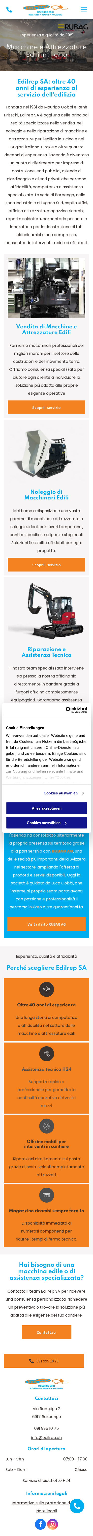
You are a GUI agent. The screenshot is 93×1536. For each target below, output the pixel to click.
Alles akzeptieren (47, 808)
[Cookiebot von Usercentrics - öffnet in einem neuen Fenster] (66, 710)
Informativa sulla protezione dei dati (47, 1503)
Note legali (46, 1511)
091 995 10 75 (46, 1428)
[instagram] (52, 1525)
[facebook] (40, 1525)
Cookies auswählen (61, 793)
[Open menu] (84, 9)
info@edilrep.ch (46, 1437)
